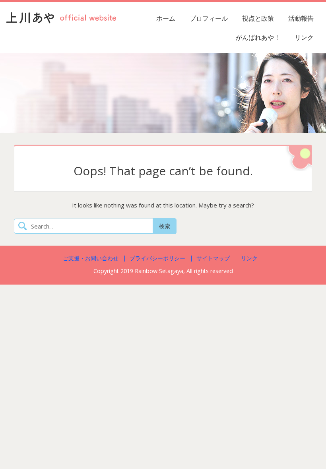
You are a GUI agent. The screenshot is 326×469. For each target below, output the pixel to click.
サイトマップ (213, 258)
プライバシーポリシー (157, 258)
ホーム (165, 18)
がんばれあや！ (258, 37)
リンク (304, 37)
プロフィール (209, 18)
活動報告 (301, 18)
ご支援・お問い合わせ (90, 258)
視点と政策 (258, 18)
